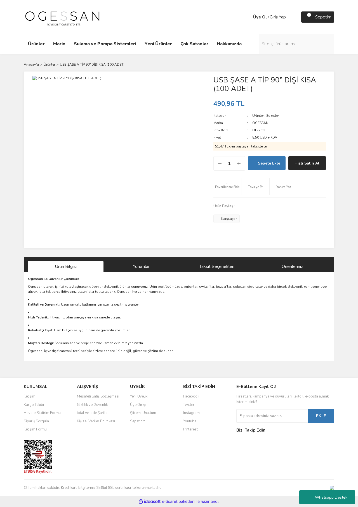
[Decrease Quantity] (217, 163)
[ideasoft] (149, 501)
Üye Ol (260, 17)
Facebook (191, 396)
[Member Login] (247, 17)
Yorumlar (141, 266)
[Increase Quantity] (242, 163)
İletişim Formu (35, 429)
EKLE (321, 416)
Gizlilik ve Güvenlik (92, 404)
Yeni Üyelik (138, 396)
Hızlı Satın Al (307, 163)
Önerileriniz (292, 266)
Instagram (191, 412)
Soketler (272, 115)
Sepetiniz (137, 421)
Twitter (188, 404)
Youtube (189, 421)
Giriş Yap (278, 17)
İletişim (29, 396)
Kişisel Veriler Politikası (96, 421)
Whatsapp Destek (331, 497)
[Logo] (62, 17)
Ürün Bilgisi (66, 266)
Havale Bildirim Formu (42, 412)
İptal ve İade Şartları (93, 412)
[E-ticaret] (178, 501)
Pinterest (190, 429)
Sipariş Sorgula (36, 421)
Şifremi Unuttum (143, 412)
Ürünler (258, 115)
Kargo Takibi (34, 404)
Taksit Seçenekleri (216, 266)
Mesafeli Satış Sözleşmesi (98, 396)
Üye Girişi (138, 404)
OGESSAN (260, 123)
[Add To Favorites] (227, 186)
